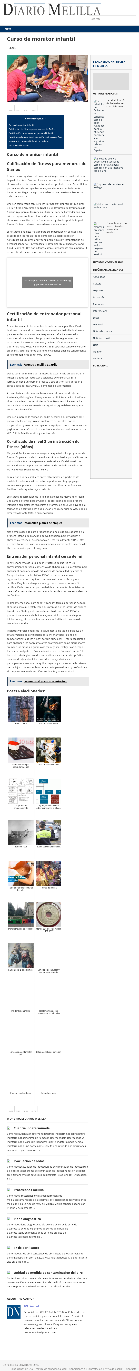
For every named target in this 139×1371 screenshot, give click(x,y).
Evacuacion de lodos (29, 1161)
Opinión (97, 351)
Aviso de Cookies (114, 1368)
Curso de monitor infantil (21, 125)
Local (12, 48)
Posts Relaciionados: (19, 145)
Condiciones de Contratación (85, 1368)
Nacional (98, 324)
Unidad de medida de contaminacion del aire (48, 1273)
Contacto (131, 1368)
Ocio (95, 344)
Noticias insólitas (102, 338)
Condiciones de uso (22, 1368)
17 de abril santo (26, 1248)
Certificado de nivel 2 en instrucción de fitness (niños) (35, 137)
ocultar (42, 118)
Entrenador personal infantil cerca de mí (29, 141)
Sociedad (98, 358)
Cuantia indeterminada (32, 1128)
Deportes (98, 290)
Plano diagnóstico (27, 1219)
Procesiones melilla (29, 1190)
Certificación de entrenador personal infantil (31, 133)
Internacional (100, 311)
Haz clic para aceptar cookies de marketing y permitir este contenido (47, 282)
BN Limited (31, 1306)
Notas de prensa (102, 331)
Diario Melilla (10, 1364)
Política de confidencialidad (51, 1368)
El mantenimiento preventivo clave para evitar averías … (116, 228)
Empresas (98, 304)
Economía (98, 297)
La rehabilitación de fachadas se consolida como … (116, 103)
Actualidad (99, 276)
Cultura (97, 283)
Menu (8, 29)
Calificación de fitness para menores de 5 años (32, 129)
